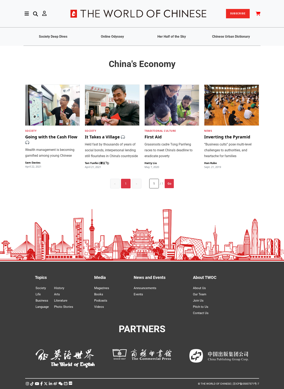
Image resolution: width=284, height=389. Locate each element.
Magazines (101, 288)
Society (41, 288)
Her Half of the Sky (171, 37)
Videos (99, 307)
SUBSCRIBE (238, 13)
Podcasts (100, 300)
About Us (199, 288)
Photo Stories (63, 307)
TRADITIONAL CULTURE (160, 131)
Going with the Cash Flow (51, 137)
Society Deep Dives (53, 37)
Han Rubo (210, 163)
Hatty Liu (150, 163)
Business (42, 300)
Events (138, 294)
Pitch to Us (200, 307)
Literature (60, 300)
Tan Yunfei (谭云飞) (97, 163)
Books (98, 294)
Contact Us (201, 313)
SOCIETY (31, 131)
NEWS (208, 131)
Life (38, 294)
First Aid (153, 137)
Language (42, 307)
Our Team (199, 294)
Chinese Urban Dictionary (231, 37)
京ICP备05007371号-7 (246, 383)
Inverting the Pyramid (227, 137)
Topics (41, 277)
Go (169, 183)
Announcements (145, 288)
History (59, 288)
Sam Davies (32, 162)
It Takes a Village (102, 137)
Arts (57, 294)
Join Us (198, 300)
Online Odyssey (112, 37)
